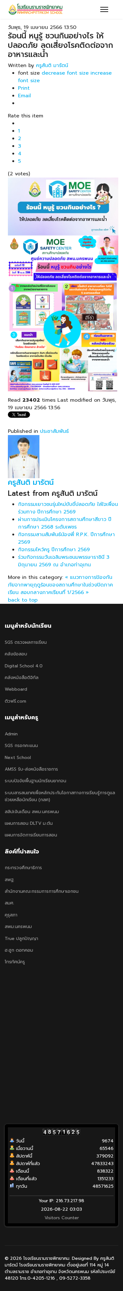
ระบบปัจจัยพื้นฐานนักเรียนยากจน (35, 781)
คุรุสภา (11, 915)
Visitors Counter (61, 1218)
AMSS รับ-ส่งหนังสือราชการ (31, 769)
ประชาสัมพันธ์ (54, 431)
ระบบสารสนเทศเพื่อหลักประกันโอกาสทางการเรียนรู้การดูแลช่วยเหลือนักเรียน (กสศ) (60, 796)
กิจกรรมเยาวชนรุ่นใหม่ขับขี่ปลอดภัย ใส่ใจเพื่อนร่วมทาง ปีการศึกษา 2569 (68, 508)
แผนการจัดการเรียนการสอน (31, 835)
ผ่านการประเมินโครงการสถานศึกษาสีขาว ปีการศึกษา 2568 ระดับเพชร (64, 523)
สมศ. (9, 903)
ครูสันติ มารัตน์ (52, 65)
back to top (23, 600)
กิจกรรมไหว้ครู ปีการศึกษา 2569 (54, 549)
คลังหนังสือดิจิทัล (21, 677)
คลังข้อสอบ (16, 654)
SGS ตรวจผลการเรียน (26, 642)
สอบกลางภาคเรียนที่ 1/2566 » (54, 592)
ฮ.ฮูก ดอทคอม (19, 950)
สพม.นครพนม (18, 926)
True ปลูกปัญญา (21, 938)
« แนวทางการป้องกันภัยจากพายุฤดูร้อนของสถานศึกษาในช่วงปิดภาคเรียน (60, 585)
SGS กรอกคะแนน (21, 745)
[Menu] (104, 9)
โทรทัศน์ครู (15, 962)
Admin (11, 734)
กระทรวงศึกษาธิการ (23, 867)
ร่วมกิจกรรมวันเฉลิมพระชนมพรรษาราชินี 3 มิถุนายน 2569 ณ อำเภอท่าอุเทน (63, 561)
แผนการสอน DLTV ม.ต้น (29, 823)
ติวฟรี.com (15, 701)
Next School (18, 757)
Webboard (16, 689)
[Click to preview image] (63, 206)
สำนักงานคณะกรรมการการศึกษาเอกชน (42, 891)
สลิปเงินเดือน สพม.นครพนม (32, 811)
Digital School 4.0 (24, 666)
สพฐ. (10, 879)
